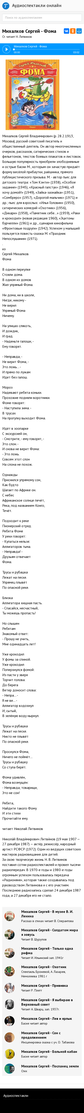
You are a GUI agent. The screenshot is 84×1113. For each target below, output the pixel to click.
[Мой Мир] (79, 31)
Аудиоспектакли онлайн (36, 5)
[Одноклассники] (72, 31)
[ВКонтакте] (66, 31)
